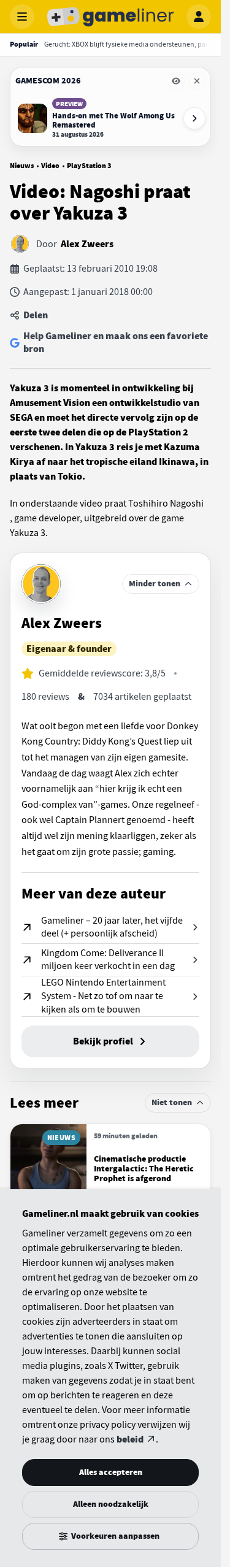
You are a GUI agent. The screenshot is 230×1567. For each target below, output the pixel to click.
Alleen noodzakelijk (110, 1504)
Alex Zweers (87, 244)
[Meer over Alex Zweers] (41, 583)
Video (50, 165)
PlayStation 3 (89, 165)
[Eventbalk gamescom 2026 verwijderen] (196, 81)
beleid (130, 1439)
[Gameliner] (110, 16)
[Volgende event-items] (194, 118)
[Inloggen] (198, 16)
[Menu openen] (22, 16)
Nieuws (22, 165)
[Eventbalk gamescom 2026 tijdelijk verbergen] (176, 81)
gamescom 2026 (48, 80)
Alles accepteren (110, 1472)
